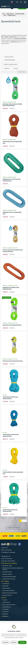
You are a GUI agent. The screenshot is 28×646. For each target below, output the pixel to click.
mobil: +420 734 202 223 (6, 558)
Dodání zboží (5, 586)
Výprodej (7, 68)
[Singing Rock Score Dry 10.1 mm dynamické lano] (14, 163)
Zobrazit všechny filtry (10, 60)
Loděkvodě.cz (5, 609)
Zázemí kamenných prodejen (9, 576)
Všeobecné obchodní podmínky (9, 593)
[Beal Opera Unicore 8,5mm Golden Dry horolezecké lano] (14, 88)
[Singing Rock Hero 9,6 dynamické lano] (14, 198)
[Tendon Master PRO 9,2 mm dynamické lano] (14, 381)
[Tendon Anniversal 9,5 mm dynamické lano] (14, 493)
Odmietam (13, 642)
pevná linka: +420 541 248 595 (8, 561)
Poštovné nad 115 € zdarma (8, 579)
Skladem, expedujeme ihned (10, 64)
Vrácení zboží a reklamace (8, 590)
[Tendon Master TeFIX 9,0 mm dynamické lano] (14, 418)
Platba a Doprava (6, 588)
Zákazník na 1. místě (7, 565)
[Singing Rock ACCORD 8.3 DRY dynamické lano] (14, 271)
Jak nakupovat (5, 583)
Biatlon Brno (5, 614)
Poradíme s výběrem (7, 574)
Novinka (16, 68)
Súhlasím (22, 642)
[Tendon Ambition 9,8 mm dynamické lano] (14, 456)
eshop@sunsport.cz (6, 556)
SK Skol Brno (5, 611)
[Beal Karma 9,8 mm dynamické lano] (14, 345)
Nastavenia (5, 642)
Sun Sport (4, 600)
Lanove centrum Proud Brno (8, 604)
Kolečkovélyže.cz (6, 607)
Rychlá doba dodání (7, 572)
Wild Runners (5, 616)
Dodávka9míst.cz (6, 602)
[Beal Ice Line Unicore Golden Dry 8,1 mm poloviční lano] (14, 234)
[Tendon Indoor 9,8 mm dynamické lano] (14, 125)
